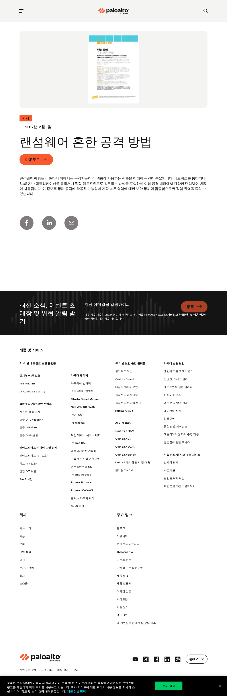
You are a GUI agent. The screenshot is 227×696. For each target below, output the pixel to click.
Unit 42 (122, 615)
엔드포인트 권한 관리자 (178, 387)
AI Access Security (32, 391)
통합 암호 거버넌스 (175, 426)
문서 (76, 670)
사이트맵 (122, 599)
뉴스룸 (24, 583)
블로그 (121, 528)
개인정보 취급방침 (178, 314)
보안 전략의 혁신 (174, 478)
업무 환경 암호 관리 (176, 402)
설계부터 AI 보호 (30, 375)
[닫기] (220, 686)
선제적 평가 (171, 462)
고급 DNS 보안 (29, 435)
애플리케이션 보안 (126, 387)
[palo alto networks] (113, 11)
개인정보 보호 (28, 670)
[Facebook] (27, 223)
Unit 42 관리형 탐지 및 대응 (132, 462)
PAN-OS (76, 414)
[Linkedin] (49, 223)
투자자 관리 (27, 567)
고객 (22, 559)
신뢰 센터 (47, 670)
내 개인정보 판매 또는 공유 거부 (136, 623)
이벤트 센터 (124, 559)
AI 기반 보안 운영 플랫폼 (130, 363)
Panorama (78, 422)
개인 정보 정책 (76, 691)
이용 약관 (199, 314)
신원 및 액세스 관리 (176, 379)
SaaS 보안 (26, 479)
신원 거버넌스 (172, 394)
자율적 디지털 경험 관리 (85, 458)
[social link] (135, 659)
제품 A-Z (122, 575)
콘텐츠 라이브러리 (128, 544)
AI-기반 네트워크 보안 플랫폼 (38, 363)
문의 (22, 544)
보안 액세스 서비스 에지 (85, 435)
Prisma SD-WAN (82, 490)
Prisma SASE (79, 443)
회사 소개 (25, 528)
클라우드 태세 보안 (127, 394)
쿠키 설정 (169, 685)
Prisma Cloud (124, 410)
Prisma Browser (81, 482)
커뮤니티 (122, 536)
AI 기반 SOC (123, 423)
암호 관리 (170, 418)
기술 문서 (123, 607)
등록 (190, 307)
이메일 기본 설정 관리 (130, 567)
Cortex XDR (123, 438)
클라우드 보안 (123, 371)
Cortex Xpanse (125, 454)
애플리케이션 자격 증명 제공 (181, 434)
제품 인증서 (124, 583)
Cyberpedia (125, 552)
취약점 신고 (124, 591)
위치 (22, 575)
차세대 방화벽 (79, 375)
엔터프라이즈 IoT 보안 (33, 455)
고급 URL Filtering (31, 419)
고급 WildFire (28, 427)
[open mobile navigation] (21, 11)
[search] (206, 11)
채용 (22, 536)
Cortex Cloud (124, 379)
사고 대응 (170, 470)
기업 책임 (25, 552)
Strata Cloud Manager (86, 399)
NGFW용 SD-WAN (83, 407)
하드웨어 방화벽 (81, 383)
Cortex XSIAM (124, 431)
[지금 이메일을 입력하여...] (130, 307)
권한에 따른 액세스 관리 (178, 371)
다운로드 (32, 160)
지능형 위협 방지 (30, 411)
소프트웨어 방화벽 (82, 391)
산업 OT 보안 (28, 471)
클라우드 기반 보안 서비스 (36, 403)
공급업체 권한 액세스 (177, 442)
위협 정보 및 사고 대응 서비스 (182, 454)
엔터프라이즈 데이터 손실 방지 (38, 447)
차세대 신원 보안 (174, 363)
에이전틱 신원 (172, 410)
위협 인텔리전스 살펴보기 (179, 486)
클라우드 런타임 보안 (128, 402)
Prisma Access (81, 474)
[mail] (71, 223)
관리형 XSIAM (124, 470)
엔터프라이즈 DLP (82, 466)
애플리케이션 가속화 (83, 450)
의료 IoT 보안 (28, 463)
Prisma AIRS (28, 383)
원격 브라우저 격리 (82, 498)
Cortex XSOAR (125, 446)
